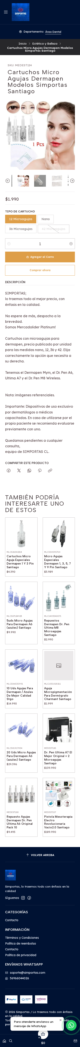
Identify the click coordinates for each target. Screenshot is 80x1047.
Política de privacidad (20, 955)
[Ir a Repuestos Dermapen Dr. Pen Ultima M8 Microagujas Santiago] (59, 598)
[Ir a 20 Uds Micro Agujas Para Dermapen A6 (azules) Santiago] (21, 730)
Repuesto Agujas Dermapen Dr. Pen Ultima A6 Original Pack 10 (20, 822)
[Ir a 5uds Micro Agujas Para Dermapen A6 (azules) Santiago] (21, 598)
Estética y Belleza (44, 43)
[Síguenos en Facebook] (29, 898)
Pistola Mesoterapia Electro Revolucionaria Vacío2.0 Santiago (58, 822)
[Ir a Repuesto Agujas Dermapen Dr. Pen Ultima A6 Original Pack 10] (21, 794)
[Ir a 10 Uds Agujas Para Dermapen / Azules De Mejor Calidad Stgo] (21, 665)
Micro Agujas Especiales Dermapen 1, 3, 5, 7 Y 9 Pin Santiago (57, 561)
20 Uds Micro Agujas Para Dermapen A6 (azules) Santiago (21, 756)
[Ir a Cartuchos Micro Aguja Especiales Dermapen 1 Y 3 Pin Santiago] (21, 533)
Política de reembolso (20, 943)
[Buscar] (11, 1039)
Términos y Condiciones (22, 938)
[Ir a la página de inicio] (20, 12)
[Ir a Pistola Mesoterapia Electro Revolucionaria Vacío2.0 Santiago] (59, 794)
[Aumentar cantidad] (71, 244)
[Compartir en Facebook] (8, 471)
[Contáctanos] (75, 1039)
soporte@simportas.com (27, 973)
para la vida (55, 31)
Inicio (23, 43)
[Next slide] (71, 181)
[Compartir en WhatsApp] (29, 471)
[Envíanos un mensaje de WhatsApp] (71, 1025)
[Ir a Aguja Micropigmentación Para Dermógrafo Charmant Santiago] (59, 665)
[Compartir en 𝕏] (19, 471)
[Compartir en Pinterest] (39, 471)
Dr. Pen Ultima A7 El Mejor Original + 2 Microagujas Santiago (58, 758)
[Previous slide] (8, 181)
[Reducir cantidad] (9, 244)
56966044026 (19, 978)
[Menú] (6, 12)
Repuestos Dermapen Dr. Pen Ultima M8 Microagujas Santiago (56, 628)
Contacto (11, 920)
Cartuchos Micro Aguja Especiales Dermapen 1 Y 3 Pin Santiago (20, 561)
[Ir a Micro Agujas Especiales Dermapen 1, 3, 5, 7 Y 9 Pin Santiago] (59, 533)
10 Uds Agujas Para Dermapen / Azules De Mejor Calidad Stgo (20, 693)
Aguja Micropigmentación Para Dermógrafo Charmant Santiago (58, 693)
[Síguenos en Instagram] (23, 898)
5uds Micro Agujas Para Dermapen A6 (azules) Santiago (20, 624)
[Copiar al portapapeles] (50, 471)
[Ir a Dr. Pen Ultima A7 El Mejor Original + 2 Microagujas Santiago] (59, 730)
